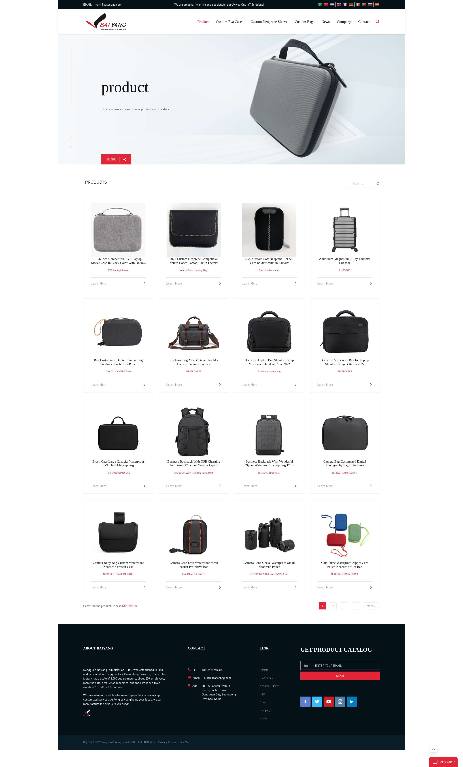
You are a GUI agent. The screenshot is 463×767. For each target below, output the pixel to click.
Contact (364, 22)
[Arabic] (320, 4)
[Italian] (358, 4)
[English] (339, 4)
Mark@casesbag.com (217, 678)
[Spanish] (377, 4)
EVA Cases (266, 678)
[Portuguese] (364, 4)
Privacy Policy (167, 742)
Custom (264, 669)
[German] (351, 4)
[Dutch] (332, 4)
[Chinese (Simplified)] (326, 4)
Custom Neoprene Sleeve (269, 22)
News (326, 22)
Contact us (129, 606)
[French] (345, 4)
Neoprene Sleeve (269, 685)
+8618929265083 (212, 670)
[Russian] (370, 4)
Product (203, 22)
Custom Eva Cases (229, 22)
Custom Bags (304, 22)
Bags (262, 693)
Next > (371, 606)
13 (356, 606)
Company (344, 22)
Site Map (184, 742)
